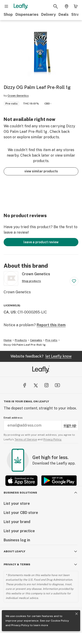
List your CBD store (21, 512)
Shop (8, 14)
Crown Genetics (18, 95)
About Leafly (14, 551)
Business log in (17, 540)
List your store (17, 503)
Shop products (31, 281)
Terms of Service (26, 439)
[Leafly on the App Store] (21, 480)
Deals (64, 14)
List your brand (17, 522)
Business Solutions (20, 492)
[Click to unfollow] (74, 281)
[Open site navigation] (6, 6)
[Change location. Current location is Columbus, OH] (66, 6)
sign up (70, 425)
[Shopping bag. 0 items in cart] (75, 6)
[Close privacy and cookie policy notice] (76, 614)
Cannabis (36, 340)
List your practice (19, 531)
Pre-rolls (51, 340)
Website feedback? (41, 356)
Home (8, 340)
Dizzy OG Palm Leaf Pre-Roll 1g (25, 344)
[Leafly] (21, 6)
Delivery (48, 14)
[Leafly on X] (35, 385)
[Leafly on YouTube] (57, 385)
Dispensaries (26, 14)
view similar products (41, 171)
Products (21, 340)
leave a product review (41, 242)
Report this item (51, 325)
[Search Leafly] (55, 6)
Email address (13, 417)
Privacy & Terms (17, 564)
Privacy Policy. (52, 439)
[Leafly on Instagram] (46, 385)
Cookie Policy (60, 620)
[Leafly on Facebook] (24, 385)
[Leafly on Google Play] (59, 480)
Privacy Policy (20, 625)
